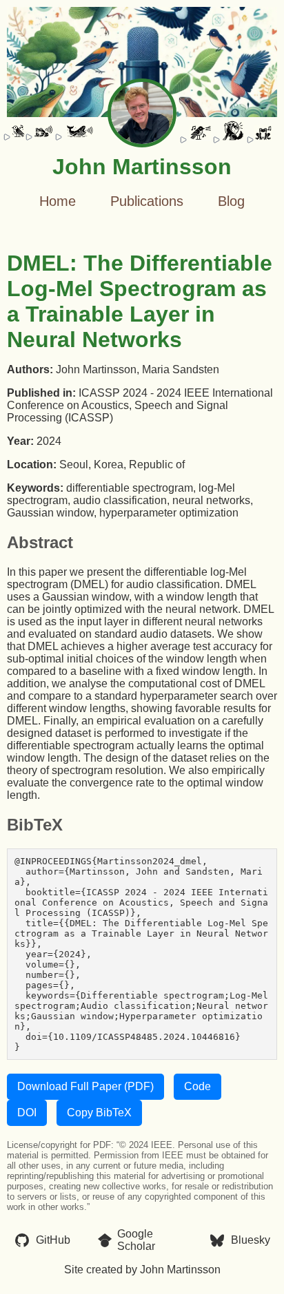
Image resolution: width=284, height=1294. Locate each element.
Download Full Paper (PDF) (85, 1086)
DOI (27, 1112)
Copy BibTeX (99, 1112)
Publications (146, 201)
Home (57, 201)
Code (197, 1086)
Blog (231, 201)
